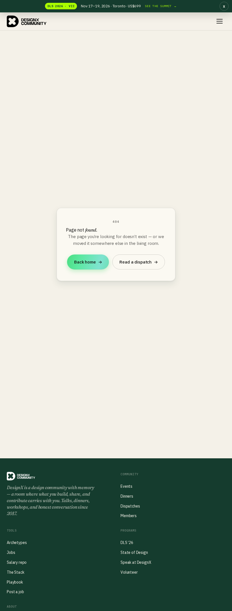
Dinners (127, 496)
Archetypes (17, 542)
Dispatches (130, 506)
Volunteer (129, 572)
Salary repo (17, 562)
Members (129, 515)
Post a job (15, 591)
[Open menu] (219, 21)
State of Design (134, 552)
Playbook (15, 582)
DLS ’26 (127, 542)
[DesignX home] (26, 21)
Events (126, 486)
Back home (88, 262)
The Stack (15, 572)
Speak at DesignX (136, 562)
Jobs (11, 552)
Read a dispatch (138, 262)
